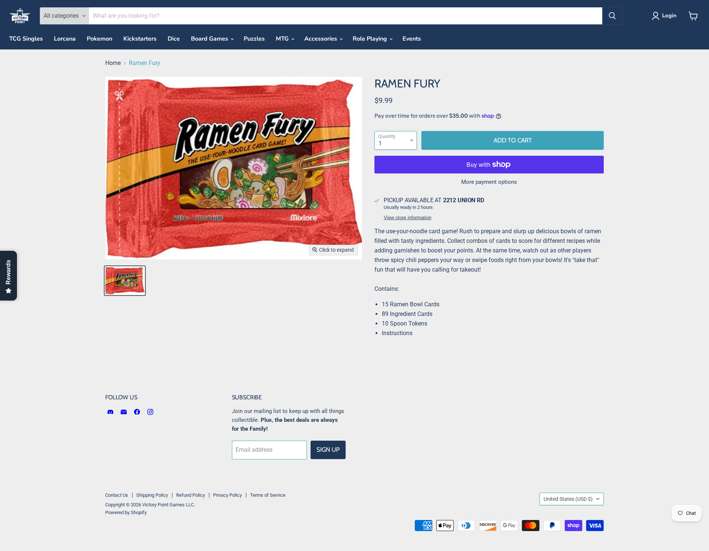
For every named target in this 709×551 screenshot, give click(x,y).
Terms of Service (267, 495)
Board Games (210, 39)
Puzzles (254, 39)
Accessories (321, 39)
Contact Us (116, 495)
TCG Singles (26, 39)
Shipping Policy (152, 495)
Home (113, 63)
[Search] (612, 15)
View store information (407, 217)
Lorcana (65, 39)
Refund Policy (190, 495)
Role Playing (370, 39)
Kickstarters (140, 39)
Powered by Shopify (126, 512)
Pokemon (99, 39)
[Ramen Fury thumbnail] (125, 280)
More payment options (489, 182)
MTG (283, 39)
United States (568, 499)
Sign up (328, 449)
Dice (174, 39)
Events (412, 39)
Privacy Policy (227, 495)
